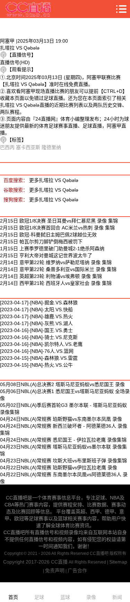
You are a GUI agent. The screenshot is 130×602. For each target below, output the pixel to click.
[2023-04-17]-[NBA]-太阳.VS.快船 (36, 309)
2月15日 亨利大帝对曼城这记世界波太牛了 (46, 255)
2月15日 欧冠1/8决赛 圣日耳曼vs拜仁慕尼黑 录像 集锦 (59, 221)
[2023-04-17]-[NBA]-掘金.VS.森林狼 (39, 302)
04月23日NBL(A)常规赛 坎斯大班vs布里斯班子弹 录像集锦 (63, 460)
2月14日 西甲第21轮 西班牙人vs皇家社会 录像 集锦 (56, 283)
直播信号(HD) (15, 62)
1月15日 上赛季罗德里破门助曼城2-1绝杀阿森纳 (52, 248)
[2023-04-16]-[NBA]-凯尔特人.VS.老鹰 (41, 344)
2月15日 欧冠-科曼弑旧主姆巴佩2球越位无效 (48, 234)
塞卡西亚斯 (28, 147)
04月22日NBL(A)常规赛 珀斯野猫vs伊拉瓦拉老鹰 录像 (58, 467)
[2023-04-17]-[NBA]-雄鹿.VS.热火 (36, 316)
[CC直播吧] (28, 9)
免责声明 (54, 570)
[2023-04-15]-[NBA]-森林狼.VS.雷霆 (39, 358)
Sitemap (118, 562)
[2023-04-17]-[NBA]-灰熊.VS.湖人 (36, 323)
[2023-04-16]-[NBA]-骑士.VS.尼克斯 (39, 337)
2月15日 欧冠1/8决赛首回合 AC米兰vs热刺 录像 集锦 (57, 227)
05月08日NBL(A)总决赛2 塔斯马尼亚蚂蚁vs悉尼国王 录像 (62, 384)
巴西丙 (7, 147)
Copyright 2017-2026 (27, 562)
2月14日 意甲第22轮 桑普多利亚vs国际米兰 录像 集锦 (58, 269)
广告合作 (77, 570)
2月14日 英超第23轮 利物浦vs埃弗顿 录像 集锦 (51, 276)
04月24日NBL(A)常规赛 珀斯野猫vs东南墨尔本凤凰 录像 (61, 419)
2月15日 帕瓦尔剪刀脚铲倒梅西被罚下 (41, 241)
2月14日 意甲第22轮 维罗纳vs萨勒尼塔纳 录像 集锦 (56, 262)
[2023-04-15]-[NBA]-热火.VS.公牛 (36, 365)
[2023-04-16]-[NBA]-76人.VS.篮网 (36, 351)
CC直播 (59, 562)
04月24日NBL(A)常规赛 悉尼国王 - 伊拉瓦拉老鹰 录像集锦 (63, 440)
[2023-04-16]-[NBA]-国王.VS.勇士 (36, 330)
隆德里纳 (51, 147)
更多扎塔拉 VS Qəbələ (53, 180)
